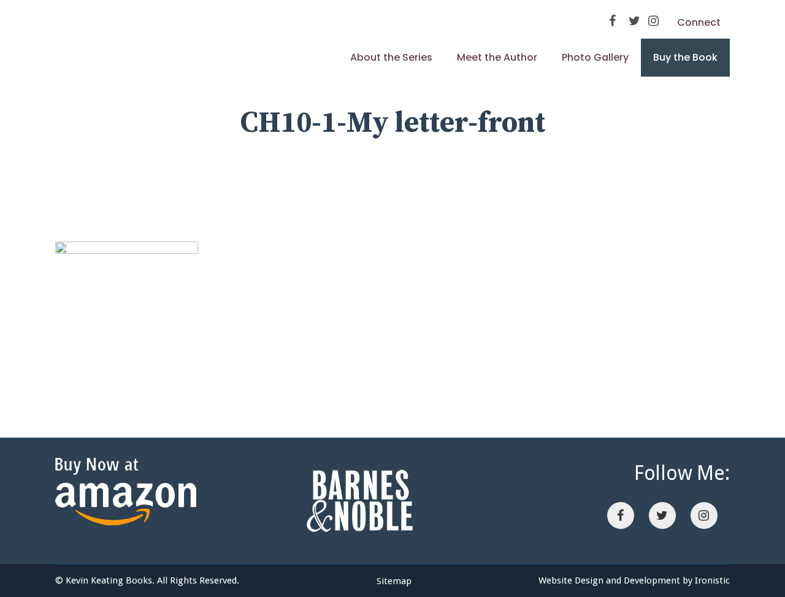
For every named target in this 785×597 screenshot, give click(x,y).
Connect (699, 22)
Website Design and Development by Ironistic (634, 580)
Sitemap (394, 581)
